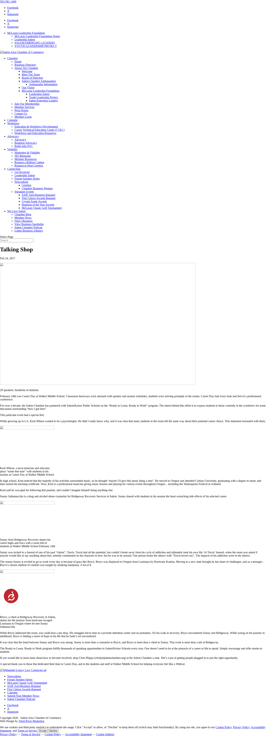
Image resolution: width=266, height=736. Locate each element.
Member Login (23, 116)
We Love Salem (16, 211)
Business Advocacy (25, 142)
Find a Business (23, 220)
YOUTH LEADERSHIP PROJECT (35, 46)
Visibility (12, 149)
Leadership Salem (24, 39)
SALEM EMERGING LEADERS (34, 42)
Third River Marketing (31, 721)
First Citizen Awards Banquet (38, 198)
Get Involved (21, 172)
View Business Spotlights (29, 224)
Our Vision (28, 87)
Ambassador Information (43, 84)
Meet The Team (31, 74)
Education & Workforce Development (36, 126)
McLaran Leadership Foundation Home (37, 36)
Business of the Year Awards (38, 204)
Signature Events (24, 191)
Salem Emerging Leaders (43, 100)
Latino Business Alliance (28, 230)
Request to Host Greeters (28, 165)
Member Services (24, 107)
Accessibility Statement (78, 734)
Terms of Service (27, 730)
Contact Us (20, 113)
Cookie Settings (105, 734)
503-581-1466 (8, 1)
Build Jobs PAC (23, 146)
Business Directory (25, 64)
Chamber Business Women (37, 188)
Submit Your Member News (23, 695)
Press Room (21, 110)
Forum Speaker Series (27, 178)
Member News (22, 217)
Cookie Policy (224, 727)
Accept (43, 730)
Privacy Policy (241, 727)
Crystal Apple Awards (34, 201)
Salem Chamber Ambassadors (39, 81)
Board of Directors (32, 77)
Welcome (27, 71)
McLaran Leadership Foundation (26, 33)
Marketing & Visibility (27, 152)
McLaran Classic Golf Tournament (42, 207)
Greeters (26, 185)
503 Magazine (22, 155)
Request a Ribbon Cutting (29, 162)
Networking (21, 181)
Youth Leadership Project (43, 97)
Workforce (13, 123)
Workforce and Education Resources (35, 133)
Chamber (12, 58)
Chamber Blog (22, 214)
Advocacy (13, 136)
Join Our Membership (26, 103)
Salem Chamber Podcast (28, 227)
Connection (13, 168)
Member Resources (25, 159)
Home (18, 61)
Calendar (12, 120)
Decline (53, 730)
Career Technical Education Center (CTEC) (39, 129)
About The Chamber (26, 68)
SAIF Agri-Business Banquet (38, 194)
